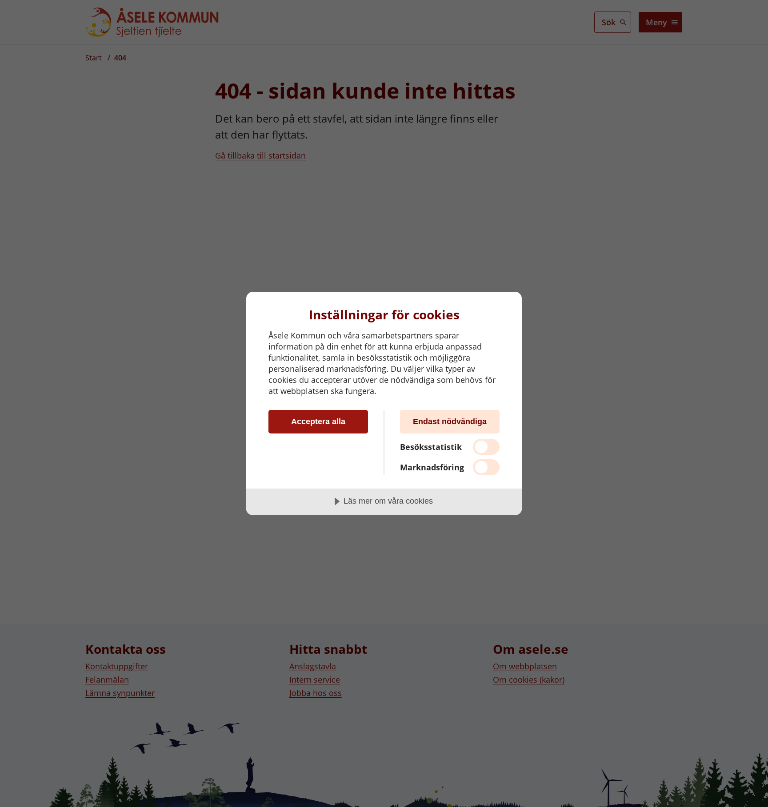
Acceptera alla (318, 421)
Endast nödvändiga (450, 421)
